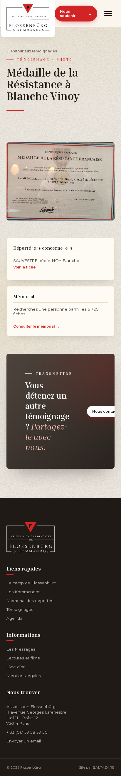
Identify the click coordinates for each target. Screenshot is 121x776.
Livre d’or (15, 666)
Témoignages (19, 609)
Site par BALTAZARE (97, 767)
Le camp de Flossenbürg (31, 583)
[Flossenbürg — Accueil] (28, 13)
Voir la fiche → (26, 267)
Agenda (14, 618)
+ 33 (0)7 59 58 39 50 (27, 732)
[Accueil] (30, 536)
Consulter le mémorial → (36, 326)
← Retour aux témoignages (31, 51)
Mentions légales (23, 675)
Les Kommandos (23, 591)
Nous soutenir (76, 13)
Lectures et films (23, 658)
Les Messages (20, 649)
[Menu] (108, 13)
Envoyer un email (23, 741)
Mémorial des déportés (29, 600)
